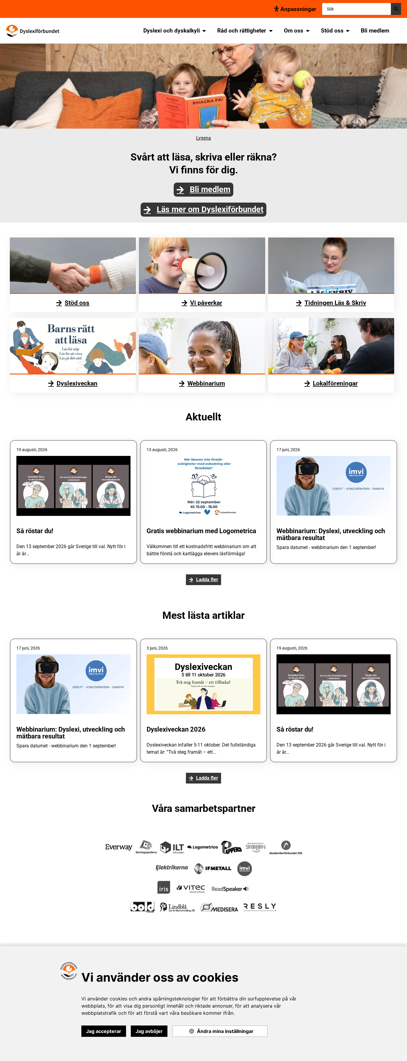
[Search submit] (396, 9)
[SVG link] (32, 31)
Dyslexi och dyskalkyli (171, 30)
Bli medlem (375, 30)
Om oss (293, 30)
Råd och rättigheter (241, 30)
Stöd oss (332, 30)
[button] (203, 579)
